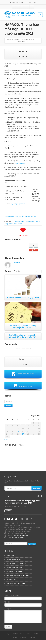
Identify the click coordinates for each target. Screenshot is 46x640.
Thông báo (13, 224)
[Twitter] (19, 539)
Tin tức (20, 224)
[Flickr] (18, 7)
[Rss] (16, 539)
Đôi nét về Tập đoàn (13, 559)
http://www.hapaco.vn (21, 535)
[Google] (23, 539)
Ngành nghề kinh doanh (14, 567)
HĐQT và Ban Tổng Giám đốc (17, 583)
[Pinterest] (27, 7)
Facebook (23, 637)
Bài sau (24, 57)
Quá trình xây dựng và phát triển (17, 575)
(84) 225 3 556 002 (19, 2)
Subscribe (36, 488)
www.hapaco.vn (20, 163)
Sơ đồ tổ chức (11, 579)
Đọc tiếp (8, 511)
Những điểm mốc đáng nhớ (16, 563)
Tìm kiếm (8, 406)
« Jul (6, 439)
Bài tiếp (22, 51)
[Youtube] (23, 7)
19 (18, 431)
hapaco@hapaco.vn (18, 204)
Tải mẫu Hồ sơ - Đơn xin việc (25, 374)
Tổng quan (10, 555)
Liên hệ (34, 2)
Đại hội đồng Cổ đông (23, 221)
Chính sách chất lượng (14, 571)
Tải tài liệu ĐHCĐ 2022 (26, 386)
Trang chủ (14, 637)
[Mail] (26, 539)
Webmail (32, 637)
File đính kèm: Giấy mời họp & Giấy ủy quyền (20, 216)
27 (23, 434)
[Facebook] (14, 7)
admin (17, 263)
